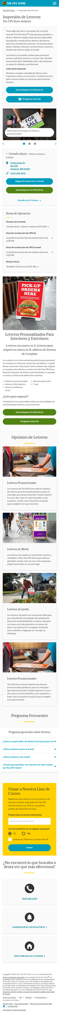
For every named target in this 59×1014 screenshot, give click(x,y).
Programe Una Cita (32, 99)
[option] (29, 125)
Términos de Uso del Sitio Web (41, 1004)
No (28, 833)
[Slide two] (29, 144)
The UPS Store (8, 1004)
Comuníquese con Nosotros (29, 90)
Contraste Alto (13, 1006)
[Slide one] (24, 144)
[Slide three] (35, 144)
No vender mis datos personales (14, 1010)
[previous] (5, 144)
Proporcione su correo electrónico (25, 815)
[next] (54, 144)
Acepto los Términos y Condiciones (29, 840)
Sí (14, 833)
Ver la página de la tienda (28, 956)
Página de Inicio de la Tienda (29, 181)
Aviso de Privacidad (21, 1004)
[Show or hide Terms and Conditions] (47, 839)
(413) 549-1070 (29, 899)
